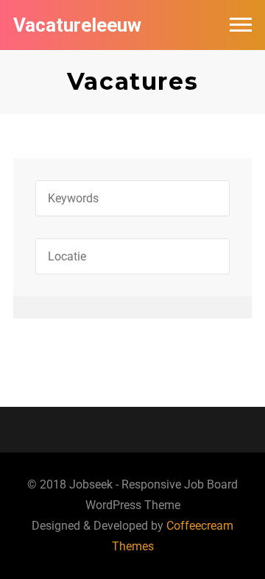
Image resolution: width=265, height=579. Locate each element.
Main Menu (241, 25)
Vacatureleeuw (77, 25)
